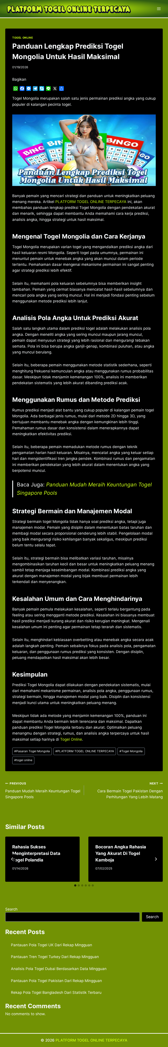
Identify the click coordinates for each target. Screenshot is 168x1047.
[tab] (75, 885)
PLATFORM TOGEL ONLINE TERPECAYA (84, 751)
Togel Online (71, 739)
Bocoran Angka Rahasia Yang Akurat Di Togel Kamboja (120, 853)
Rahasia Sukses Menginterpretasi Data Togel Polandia (36, 853)
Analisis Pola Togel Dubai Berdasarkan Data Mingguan (59, 969)
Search (11, 909)
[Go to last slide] (12, 859)
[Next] (155, 859)
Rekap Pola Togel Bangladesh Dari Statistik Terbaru (56, 992)
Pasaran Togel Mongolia (32, 751)
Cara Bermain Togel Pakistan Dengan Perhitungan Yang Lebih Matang (130, 790)
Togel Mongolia (131, 751)
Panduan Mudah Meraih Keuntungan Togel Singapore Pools (42, 790)
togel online (23, 760)
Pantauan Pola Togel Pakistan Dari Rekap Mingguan (56, 981)
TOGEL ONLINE (22, 37)
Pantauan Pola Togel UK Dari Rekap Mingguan (51, 945)
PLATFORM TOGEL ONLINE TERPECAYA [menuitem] (90, 202)
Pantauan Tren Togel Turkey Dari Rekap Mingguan (55, 957)
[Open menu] (159, 8)
